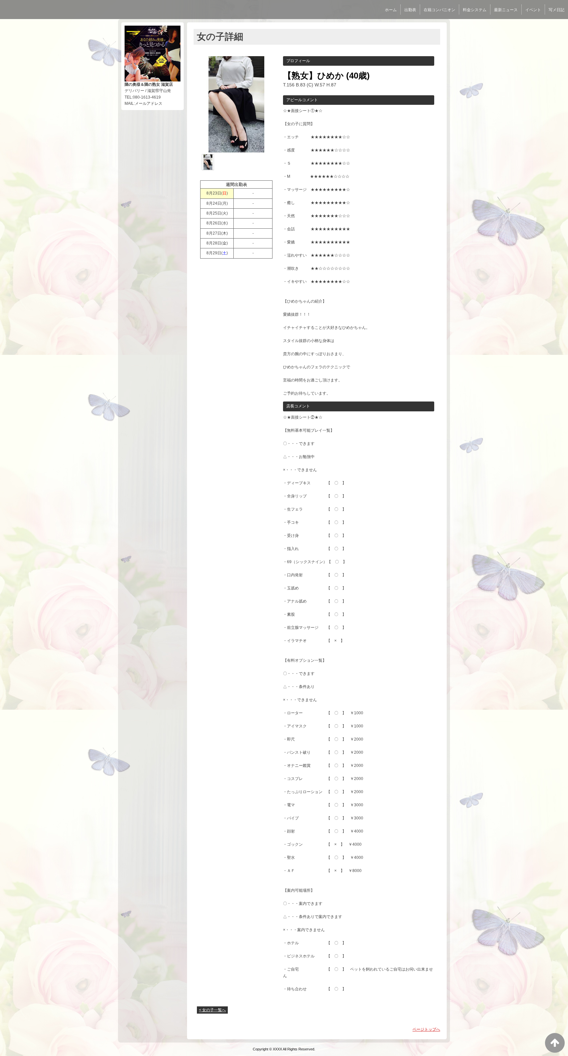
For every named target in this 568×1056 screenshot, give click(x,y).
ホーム (391, 10)
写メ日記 (556, 10)
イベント (533, 10)
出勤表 (410, 10)
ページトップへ (426, 1029)
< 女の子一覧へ (212, 1010)
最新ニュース (506, 10)
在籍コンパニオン (439, 10)
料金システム (474, 10)
